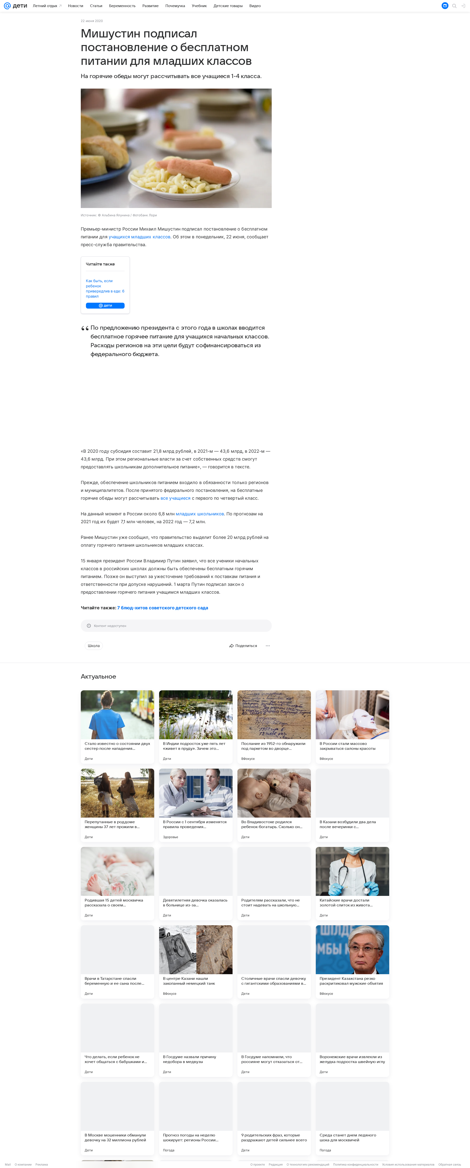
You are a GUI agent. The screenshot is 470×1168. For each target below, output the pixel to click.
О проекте (257, 1164)
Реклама (41, 1164)
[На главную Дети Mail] (19, 6)
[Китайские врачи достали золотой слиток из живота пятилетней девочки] (352, 883)
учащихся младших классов (139, 236)
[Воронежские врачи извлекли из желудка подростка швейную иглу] (352, 1040)
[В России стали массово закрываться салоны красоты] (352, 727)
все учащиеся (176, 498)
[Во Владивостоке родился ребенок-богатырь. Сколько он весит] (274, 805)
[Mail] (7, 6)
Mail (8, 1164)
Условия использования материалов (408, 1164)
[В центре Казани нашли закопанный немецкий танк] (196, 962)
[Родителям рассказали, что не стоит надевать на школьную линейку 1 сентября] (274, 883)
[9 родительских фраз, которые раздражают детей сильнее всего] (274, 1118)
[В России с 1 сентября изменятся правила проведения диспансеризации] (196, 805)
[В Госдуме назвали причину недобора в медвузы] (196, 1040)
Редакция (276, 1164)
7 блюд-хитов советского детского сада (162, 607)
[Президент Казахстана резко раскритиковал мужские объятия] (352, 962)
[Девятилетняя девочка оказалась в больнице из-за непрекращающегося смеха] (196, 883)
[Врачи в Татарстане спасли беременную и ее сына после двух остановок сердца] (117, 962)
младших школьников (200, 513)
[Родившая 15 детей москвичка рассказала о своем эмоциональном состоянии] (117, 883)
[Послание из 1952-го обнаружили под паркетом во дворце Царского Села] (274, 727)
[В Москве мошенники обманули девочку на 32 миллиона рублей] (117, 1118)
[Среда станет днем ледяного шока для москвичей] (352, 1118)
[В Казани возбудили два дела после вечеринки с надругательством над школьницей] (352, 805)
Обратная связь (449, 1164)
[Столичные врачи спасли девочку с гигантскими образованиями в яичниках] (274, 962)
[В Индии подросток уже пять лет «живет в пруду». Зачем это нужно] (196, 727)
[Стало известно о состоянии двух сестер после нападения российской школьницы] (117, 727)
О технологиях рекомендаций (308, 1164)
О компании (23, 1164)
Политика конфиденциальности (355, 1164)
